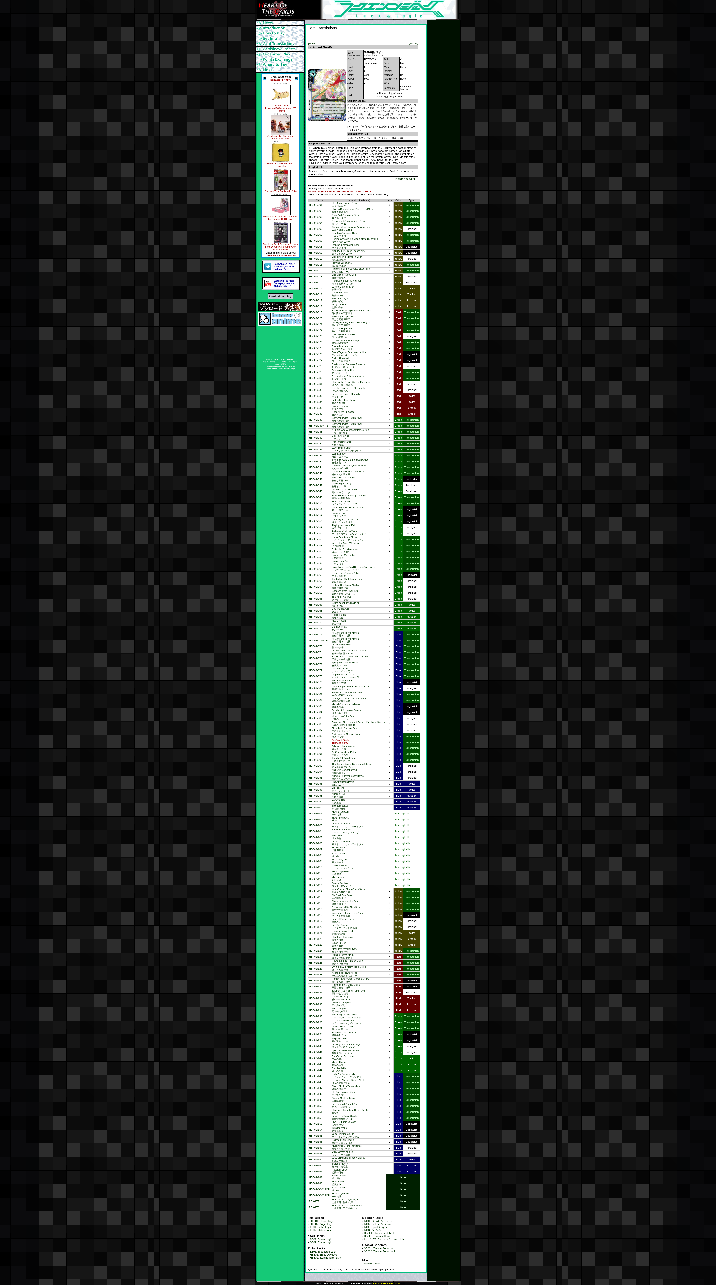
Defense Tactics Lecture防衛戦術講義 (344, 932)
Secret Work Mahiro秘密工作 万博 (342, 682)
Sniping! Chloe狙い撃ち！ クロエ (341, 1040)
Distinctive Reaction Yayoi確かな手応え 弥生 (345, 550)
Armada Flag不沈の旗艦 (338, 795)
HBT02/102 (315, 819)
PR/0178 (314, 1207)
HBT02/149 (315, 1099)
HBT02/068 (315, 610)
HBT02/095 (315, 777)
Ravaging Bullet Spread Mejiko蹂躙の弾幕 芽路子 (347, 962)
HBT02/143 (315, 1064)
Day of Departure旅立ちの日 (340, 610)
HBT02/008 (315, 246)
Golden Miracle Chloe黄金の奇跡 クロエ (343, 1028)
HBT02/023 (315, 336)
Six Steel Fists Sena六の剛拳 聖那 (342, 896)
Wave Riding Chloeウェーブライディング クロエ (347, 449)
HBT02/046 (315, 479)
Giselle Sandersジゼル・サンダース (342, 884)
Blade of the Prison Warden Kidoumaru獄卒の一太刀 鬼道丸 (351, 383)
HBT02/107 (315, 849)
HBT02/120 (315, 926)
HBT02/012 (315, 270)
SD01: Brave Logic (321, 1239)
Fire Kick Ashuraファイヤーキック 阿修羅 (344, 926)
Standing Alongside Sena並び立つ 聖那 (345, 234)
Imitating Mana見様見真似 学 (339, 1129)
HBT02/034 (315, 401)
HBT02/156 (315, 1141)
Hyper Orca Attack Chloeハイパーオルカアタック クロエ (348, 538)
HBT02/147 (315, 1087)
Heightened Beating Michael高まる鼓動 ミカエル (346, 282)
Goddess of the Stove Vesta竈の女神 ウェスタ (346, 491)
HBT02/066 (315, 598)
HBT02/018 (315, 306)
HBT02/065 (315, 592)
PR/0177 (314, 1201)
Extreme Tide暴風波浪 (338, 801)
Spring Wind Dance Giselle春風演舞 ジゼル (345, 664)
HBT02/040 (315, 443)
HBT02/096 (315, 783)
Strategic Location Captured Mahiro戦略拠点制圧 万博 (350, 700)
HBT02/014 (315, 282)
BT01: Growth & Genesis (378, 1221)
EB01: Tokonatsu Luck (323, 1251)
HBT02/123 (315, 944)
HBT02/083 (315, 706)
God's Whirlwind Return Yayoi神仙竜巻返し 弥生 (347, 419)
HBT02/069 (315, 616)
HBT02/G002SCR (319, 1195)
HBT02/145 (315, 1076)
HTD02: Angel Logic (321, 1224)
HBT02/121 (315, 932)
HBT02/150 (315, 1105)
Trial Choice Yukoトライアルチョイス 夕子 (344, 503)
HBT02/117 (315, 908)
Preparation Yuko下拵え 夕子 (340, 562)
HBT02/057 (315, 544)
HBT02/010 (315, 258)
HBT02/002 (315, 210)
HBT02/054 (315, 527)
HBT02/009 (315, 252)
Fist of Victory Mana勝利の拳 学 (342, 646)
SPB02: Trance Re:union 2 (379, 1251)
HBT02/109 (315, 861)
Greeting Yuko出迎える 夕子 (339, 515)
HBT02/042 (315, 455)
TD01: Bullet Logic (321, 1227)
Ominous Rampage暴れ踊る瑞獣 (342, 1004)
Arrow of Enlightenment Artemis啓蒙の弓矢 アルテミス (348, 777)
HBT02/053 (315, 521)
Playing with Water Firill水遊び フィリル (344, 527)
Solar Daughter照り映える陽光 (340, 1010)
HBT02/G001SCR (319, 1189)
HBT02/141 (315, 1052)
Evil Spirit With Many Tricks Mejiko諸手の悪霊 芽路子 (349, 968)
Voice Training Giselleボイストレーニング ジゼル (345, 1135)
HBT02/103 (315, 825)
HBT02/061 (315, 568)
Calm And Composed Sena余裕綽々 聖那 (345, 216)
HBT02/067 (315, 604)
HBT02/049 (315, 497)
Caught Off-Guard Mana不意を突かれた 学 (344, 759)
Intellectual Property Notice (386, 1283)
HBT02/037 (315, 419)
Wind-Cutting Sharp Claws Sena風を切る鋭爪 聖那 (348, 890)
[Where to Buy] (280, 64)
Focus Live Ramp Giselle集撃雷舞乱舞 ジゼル (344, 1117)
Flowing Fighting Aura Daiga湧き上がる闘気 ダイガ (346, 1046)
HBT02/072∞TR (318, 640)
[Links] (280, 70)
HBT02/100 (315, 807)
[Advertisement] (351, 36)
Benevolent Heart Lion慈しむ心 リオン (343, 371)
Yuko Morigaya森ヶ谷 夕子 (339, 861)
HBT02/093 (315, 765)
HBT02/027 (315, 360)
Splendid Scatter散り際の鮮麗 (340, 807)
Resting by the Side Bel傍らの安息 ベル (344, 336)
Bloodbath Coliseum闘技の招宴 (342, 938)
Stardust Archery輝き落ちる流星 (340, 1165)
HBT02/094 (315, 771)
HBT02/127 (315, 968)
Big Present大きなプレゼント (341, 789)
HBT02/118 (315, 914)
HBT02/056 (315, 539)
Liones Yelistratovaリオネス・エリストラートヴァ (347, 825)
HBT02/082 (315, 700)
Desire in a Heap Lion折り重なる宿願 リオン (343, 348)
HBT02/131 (315, 992)
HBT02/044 (315, 467)
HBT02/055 (315, 533)
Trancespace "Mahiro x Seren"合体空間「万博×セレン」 (347, 1207)
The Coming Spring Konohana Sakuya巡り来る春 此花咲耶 (351, 765)
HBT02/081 (315, 694)
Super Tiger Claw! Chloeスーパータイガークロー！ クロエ (349, 1016)
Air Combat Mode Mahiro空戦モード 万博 (344, 753)
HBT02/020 (315, 318)
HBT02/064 (315, 586)
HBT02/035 (315, 407)
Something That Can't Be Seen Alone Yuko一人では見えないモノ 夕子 (353, 568)
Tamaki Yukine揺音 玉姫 (339, 1177)
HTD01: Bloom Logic (322, 1221)
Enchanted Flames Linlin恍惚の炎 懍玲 (344, 276)
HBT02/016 (315, 294)
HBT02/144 (315, 1070)
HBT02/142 (315, 1058)
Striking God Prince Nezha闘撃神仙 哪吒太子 (345, 586)
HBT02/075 (315, 658)
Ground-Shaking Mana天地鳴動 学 (343, 1099)
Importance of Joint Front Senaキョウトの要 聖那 (347, 914)
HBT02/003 (315, 216)
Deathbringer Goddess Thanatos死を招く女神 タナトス (348, 365)
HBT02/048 (315, 491)
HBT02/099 (315, 801)
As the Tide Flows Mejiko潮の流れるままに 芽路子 (344, 974)
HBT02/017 (315, 300)
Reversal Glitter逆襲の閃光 (340, 1171)
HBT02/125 (315, 956)
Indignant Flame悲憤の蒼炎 (340, 306)
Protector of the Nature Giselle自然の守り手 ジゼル (347, 694)
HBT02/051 (315, 509)
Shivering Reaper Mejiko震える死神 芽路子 (344, 318)
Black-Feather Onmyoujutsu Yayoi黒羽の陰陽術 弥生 (349, 497)
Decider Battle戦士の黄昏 (339, 1069)
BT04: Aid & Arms (374, 1230)
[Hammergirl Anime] (280, 324)
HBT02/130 (315, 986)
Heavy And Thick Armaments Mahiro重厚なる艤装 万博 (350, 658)
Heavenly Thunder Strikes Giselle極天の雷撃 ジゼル (349, 1081)
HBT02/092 (315, 759)
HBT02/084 (315, 712)
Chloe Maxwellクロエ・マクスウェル (343, 867)
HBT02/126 (315, 962)
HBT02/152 (315, 1117)
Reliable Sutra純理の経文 (339, 616)
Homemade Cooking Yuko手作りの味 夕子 (345, 574)
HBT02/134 (315, 1010)
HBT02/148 (315, 1093)
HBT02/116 (315, 902)
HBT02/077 (315, 670)
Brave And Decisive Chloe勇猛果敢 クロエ (345, 1034)
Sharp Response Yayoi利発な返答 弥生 (343, 479)
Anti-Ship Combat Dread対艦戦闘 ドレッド (344, 771)
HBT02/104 (315, 831)
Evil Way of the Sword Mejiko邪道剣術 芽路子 (346, 342)
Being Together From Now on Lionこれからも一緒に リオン (349, 353)
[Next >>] (413, 43)
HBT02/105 (315, 837)
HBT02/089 (315, 741)
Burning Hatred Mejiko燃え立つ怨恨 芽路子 (343, 956)
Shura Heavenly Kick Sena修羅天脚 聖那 (345, 902)
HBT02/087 (315, 729)
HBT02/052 (315, 515)
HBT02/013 (315, 276)
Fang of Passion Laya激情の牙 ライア (343, 920)
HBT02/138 (315, 1034)
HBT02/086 (315, 723)
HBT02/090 (315, 747)
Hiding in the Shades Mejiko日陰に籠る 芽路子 (346, 986)
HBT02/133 (315, 1004)
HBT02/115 (315, 897)
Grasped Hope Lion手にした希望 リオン (342, 330)
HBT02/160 (315, 1165)
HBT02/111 (315, 873)
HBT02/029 (315, 371)
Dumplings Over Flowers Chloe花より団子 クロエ (348, 509)
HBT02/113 (315, 885)
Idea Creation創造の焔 (339, 622)
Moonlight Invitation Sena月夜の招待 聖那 (345, 950)
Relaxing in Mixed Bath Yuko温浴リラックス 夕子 (346, 521)
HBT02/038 (315, 431)
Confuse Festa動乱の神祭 (339, 628)
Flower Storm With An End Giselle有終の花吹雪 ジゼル (349, 652)
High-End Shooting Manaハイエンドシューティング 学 (347, 1075)
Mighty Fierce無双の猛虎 (339, 1063)
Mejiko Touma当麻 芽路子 (339, 849)
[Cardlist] (280, 43)
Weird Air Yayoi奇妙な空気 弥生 (340, 455)
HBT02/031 (315, 383)
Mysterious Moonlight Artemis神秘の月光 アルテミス (347, 1147)
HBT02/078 (315, 676)
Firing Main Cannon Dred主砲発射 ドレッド (345, 729)
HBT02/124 (315, 950)
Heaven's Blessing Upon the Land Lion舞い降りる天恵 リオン (351, 312)
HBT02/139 (315, 1040)
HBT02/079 (315, 682)
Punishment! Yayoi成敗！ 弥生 (341, 443)
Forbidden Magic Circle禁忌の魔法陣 (344, 401)
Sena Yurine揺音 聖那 (338, 837)
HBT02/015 (315, 288)
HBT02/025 (315, 348)
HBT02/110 (315, 867)
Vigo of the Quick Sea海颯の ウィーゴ (343, 717)
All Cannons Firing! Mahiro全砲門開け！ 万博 (345, 634)
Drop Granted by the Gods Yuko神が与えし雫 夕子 (348, 473)
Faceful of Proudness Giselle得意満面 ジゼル (346, 711)
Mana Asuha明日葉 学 (338, 879)
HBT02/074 (315, 652)
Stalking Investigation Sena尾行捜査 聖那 (345, 246)
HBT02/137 (315, 1028)
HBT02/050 (315, 503)
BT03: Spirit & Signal (376, 1227)
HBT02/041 (315, 449)
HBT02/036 (315, 413)
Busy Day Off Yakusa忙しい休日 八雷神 (342, 1153)
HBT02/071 (315, 628)
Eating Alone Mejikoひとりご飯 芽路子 (342, 359)
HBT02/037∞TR (318, 425)
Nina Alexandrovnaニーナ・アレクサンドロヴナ (346, 831)
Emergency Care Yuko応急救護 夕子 (343, 556)
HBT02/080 (315, 688)
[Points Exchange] (280, 59)
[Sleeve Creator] (280, 49)
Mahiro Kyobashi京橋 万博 (340, 813)
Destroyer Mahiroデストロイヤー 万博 (342, 670)
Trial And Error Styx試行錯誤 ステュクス (342, 598)
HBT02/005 (315, 228)
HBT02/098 (315, 795)
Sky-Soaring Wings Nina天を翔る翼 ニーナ (344, 204)
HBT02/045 (315, 473)
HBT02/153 (315, 1123)
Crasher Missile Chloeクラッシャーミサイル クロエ (347, 1022)
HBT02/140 (315, 1046)
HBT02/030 (315, 377)
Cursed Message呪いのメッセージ (341, 998)
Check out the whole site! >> (281, 255)
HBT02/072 (315, 634)
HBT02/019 (315, 312)
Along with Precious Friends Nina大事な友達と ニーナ (349, 252)
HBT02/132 (315, 998)
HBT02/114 (315, 891)
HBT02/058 (315, 550)
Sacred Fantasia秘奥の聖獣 (340, 407)
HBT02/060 (315, 562)
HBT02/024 (315, 342)
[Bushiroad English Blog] (280, 310)
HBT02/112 (315, 879)
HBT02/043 (315, 461)
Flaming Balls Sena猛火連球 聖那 (342, 264)
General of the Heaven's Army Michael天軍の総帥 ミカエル (351, 228)
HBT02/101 (315, 813)
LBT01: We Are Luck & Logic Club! (384, 1238)
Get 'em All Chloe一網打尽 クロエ (340, 437)
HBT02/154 (315, 1129)
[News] (280, 23)
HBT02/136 (315, 1022)
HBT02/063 (315, 580)
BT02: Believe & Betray (377, 1224)
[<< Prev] (312, 43)
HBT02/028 (315, 366)
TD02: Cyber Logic (321, 1230)
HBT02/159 (315, 1159)
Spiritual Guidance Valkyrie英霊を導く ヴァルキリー (345, 1052)
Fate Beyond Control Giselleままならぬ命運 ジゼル (346, 1105)
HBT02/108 (315, 855)
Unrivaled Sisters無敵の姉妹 (340, 294)
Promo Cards (372, 1263)
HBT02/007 (315, 240)
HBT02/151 (315, 1111)
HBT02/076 (315, 664)
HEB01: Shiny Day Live (323, 1254)
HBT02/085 (315, 718)
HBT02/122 (315, 938)
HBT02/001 (315, 204)
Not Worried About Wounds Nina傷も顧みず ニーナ (348, 222)
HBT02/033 (315, 395)
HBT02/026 (315, 354)
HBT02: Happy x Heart (377, 1235)
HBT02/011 (315, 264)
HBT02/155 (315, 1135)
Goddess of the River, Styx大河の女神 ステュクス (345, 592)
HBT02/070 (315, 622)
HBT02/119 (315, 920)
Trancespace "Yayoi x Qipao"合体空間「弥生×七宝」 (346, 1201)
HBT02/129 (315, 980)
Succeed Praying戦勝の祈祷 (340, 300)
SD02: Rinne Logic (321, 1242)
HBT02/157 (315, 1147)
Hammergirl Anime (280, 79)
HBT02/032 (315, 389)
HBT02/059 (315, 556)
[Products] (280, 38)
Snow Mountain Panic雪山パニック (343, 783)
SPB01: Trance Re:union (378, 1248)
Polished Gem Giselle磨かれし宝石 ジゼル (343, 1141)
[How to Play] (280, 33)
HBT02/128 (315, 974)
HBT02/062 (315, 574)
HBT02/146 (315, 1081)
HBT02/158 (315, 1153)
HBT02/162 (315, 1177)
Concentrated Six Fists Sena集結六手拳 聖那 (346, 908)
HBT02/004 (315, 222)
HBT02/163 (315, 1183)
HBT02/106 (315, 843)
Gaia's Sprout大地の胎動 (339, 944)
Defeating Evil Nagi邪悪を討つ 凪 (341, 485)
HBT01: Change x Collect (379, 1232)
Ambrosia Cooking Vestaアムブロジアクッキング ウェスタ (349, 532)
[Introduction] (280, 28)
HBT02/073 (315, 646)
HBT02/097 (315, 789)
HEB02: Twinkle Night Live (325, 1257)
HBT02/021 (315, 324)
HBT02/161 (315, 1171)
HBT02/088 (315, 735)
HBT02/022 (315, 330)
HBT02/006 (315, 234)
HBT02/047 (315, 485)
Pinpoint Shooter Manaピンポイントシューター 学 (345, 676)
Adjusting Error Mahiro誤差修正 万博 (343, 747)
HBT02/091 (315, 753)
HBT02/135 (315, 1016)
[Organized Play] (280, 54)
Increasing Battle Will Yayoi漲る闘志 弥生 (345, 544)
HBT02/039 (315, 437)
